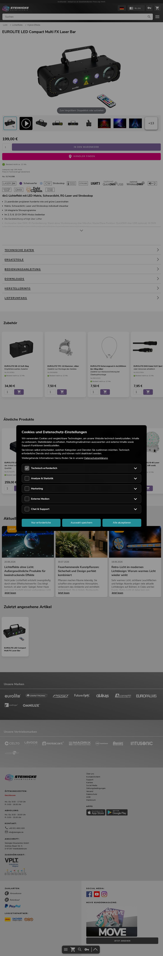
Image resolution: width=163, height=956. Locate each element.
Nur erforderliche (41, 522)
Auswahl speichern (81, 522)
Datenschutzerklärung (96, 458)
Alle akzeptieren (122, 522)
